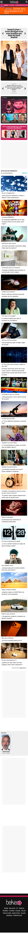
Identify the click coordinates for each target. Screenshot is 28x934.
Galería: (14, 127)
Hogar (17, 911)
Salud (23, 911)
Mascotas (16, 913)
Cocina (11, 911)
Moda (6, 908)
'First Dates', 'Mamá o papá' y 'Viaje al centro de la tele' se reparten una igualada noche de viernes (15, 10)
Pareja (21, 908)
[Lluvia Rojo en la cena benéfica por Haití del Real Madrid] (23, 134)
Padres (5, 911)
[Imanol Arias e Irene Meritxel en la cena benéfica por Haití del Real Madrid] (14, 134)
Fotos (12, 5)
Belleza (12, 908)
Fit (17, 908)
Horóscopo (17, 915)
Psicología (7, 913)
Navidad (9, 915)
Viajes (23, 913)
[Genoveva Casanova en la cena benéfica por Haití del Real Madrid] (6, 134)
